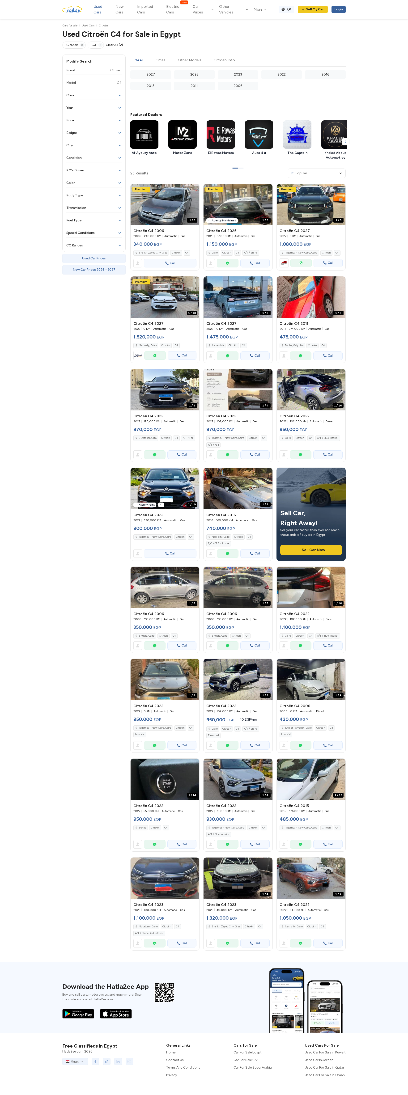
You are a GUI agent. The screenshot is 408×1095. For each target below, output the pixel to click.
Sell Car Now (313, 550)
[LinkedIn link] (118, 1061)
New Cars (119, 9)
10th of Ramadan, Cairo (298, 727)
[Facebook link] (95, 1061)
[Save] (193, 189)
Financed (213, 735)
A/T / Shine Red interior (149, 933)
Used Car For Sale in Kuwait (325, 1052)
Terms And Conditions (183, 1067)
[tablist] (238, 60)
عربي (288, 8)
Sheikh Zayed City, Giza (153, 252)
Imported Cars (145, 9)
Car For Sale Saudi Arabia (253, 1067)
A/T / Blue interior (327, 438)
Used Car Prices (94, 258)
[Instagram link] (129, 1061)
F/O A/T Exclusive (218, 543)
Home (170, 1052)
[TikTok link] (106, 1061)
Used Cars (98, 9)
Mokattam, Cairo (148, 926)
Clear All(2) (114, 45)
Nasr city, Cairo (221, 536)
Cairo (215, 252)
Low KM (139, 734)
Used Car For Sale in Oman (325, 1075)
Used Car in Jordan (319, 1060)
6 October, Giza (148, 438)
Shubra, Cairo (146, 635)
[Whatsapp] (227, 263)
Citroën (176, 252)
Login (338, 9)
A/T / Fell (188, 438)
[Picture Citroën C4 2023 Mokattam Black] (165, 878)
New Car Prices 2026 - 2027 (94, 270)
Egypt (75, 1061)
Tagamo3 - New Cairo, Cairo (228, 438)
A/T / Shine (251, 252)
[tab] (139, 60)
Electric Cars (176, 9)
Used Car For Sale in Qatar (324, 1067)
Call (172, 263)
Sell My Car (315, 9)
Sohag (142, 827)
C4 (187, 252)
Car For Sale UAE (246, 1060)
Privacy (171, 1075)
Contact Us (175, 1060)
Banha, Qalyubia (294, 345)
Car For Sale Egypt (248, 1052)
